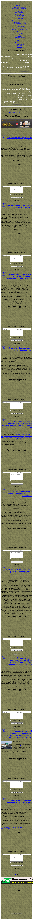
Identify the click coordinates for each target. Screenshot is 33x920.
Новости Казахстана (19, 7)
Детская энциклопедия (20, 27)
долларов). (16, 229)
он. (16, 686)
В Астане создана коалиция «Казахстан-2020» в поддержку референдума (18, 96)
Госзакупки (20, 34)
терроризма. (16, 446)
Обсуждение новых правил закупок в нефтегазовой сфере (19, 801)
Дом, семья (19, 11)
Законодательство (19, 12)
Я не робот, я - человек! (17, 194)
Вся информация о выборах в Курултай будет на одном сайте (18, 66)
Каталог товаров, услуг (20, 23)
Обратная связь (20, 44)
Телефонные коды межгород (19, 29)
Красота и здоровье (20, 14)
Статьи (19, 36)
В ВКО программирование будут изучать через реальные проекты (16, 57)
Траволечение (19, 18)
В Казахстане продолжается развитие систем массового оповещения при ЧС (16, 64)
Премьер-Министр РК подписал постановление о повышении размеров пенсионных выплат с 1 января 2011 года (18, 734)
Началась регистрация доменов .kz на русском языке (19, 206)
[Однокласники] (16, 178)
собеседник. (16, 160)
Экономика (20, 38)
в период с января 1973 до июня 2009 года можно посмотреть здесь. (17, 302)
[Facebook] (16, 175)
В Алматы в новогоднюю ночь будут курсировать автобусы (19, 139)
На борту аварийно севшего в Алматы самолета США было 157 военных (20, 493)
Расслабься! (20, 16)
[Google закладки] (16, 172)
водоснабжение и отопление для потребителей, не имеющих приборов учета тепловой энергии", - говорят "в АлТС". (16, 375)
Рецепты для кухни (20, 37)
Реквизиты (19, 45)
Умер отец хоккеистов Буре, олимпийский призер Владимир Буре (19, 92)
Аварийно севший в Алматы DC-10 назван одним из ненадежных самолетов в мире (19, 276)
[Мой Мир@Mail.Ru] (16, 179)
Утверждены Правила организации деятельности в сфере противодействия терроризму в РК (16, 424)
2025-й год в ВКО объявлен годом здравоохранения (16, 102)
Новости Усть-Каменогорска (19, 8)
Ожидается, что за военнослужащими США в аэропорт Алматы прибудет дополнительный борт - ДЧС (20, 661)
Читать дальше (16, 200)
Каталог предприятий (19, 22)
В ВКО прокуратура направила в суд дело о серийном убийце (19, 570)
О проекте (19, 47)
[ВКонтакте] (16, 174)
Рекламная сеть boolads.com (16, 112)
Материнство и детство (19, 15)
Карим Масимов (20, 745)
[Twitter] (16, 176)
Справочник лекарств (19, 26)
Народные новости (20, 10)
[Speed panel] (16, 169)
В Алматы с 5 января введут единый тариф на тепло (20, 349)
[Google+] (16, 171)
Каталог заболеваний (19, 25)
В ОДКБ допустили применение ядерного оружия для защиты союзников (16, 89)
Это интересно (19, 40)
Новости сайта (19, 33)
